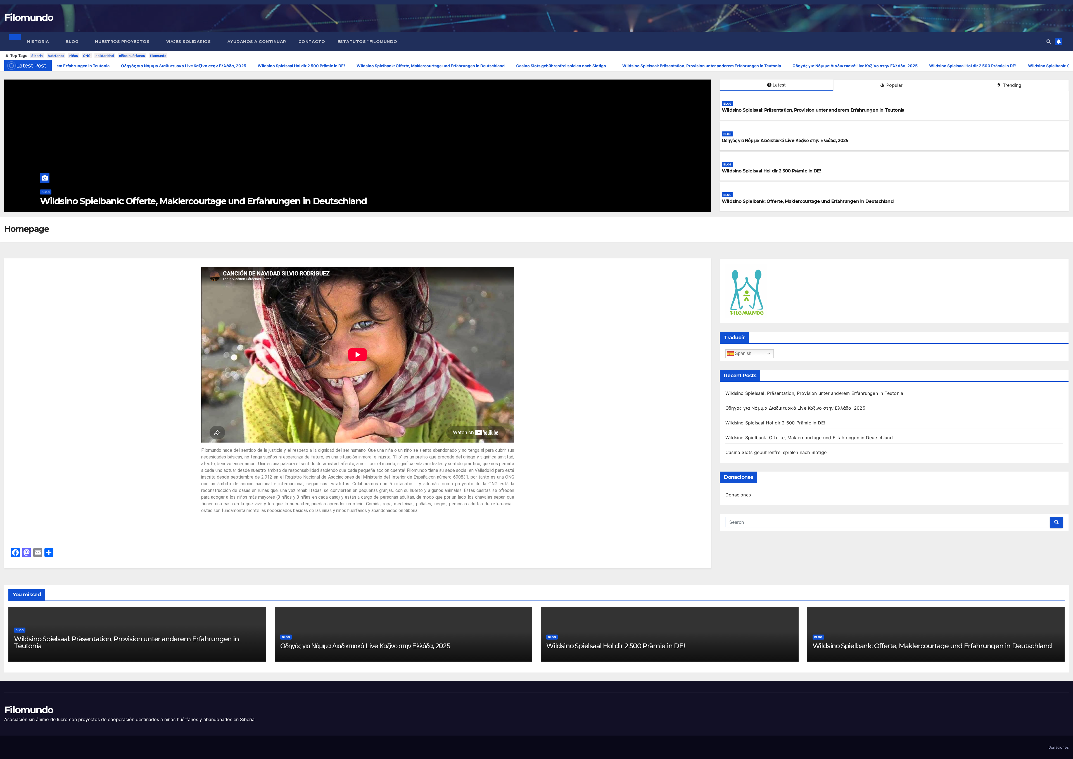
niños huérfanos (132, 56)
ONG (87, 56)
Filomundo (28, 17)
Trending (1011, 85)
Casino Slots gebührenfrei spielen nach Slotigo (138, 201)
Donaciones (738, 495)
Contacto (311, 41)
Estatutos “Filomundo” (369, 41)
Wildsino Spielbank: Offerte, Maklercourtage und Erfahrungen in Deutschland (808, 201)
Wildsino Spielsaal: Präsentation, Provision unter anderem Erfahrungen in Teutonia (813, 110)
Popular (894, 85)
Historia (38, 41)
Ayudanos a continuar (256, 41)
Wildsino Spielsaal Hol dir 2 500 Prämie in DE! (771, 171)
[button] (1048, 41)
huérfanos (56, 56)
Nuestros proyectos (123, 41)
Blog (73, 41)
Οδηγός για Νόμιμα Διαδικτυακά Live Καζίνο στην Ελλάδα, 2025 (785, 140)
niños (73, 56)
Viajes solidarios (189, 41)
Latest (779, 85)
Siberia (37, 56)
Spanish (742, 353)
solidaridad (105, 56)
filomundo (158, 56)
